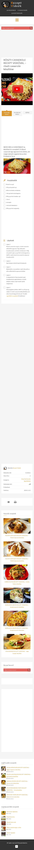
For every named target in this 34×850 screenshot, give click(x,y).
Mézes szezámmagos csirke (14, 827)
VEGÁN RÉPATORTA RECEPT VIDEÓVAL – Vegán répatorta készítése (18, 768)
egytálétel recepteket (12, 296)
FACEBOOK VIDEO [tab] (17, 113)
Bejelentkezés (23, 10)
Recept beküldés (17, 13)
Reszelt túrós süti (11, 822)
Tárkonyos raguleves (12, 811)
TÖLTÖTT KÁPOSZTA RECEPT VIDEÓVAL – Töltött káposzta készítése (17, 536)
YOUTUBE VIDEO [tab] (7, 113)
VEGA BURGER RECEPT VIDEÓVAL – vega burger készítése (17, 652)
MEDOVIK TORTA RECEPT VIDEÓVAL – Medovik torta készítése (18, 796)
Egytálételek (27, 481)
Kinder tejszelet (11, 832)
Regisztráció (12, 10)
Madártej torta (10, 817)
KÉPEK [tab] (27, 112)
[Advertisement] (17, 41)
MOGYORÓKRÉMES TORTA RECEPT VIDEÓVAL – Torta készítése (17, 789)
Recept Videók (17, 468)
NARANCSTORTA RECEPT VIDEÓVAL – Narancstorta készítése (17, 782)
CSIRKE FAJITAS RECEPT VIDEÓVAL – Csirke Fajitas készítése (17, 583)
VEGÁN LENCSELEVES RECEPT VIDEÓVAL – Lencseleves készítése (19, 775)
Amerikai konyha (26, 479)
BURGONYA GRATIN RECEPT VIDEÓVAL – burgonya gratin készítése (17, 606)
